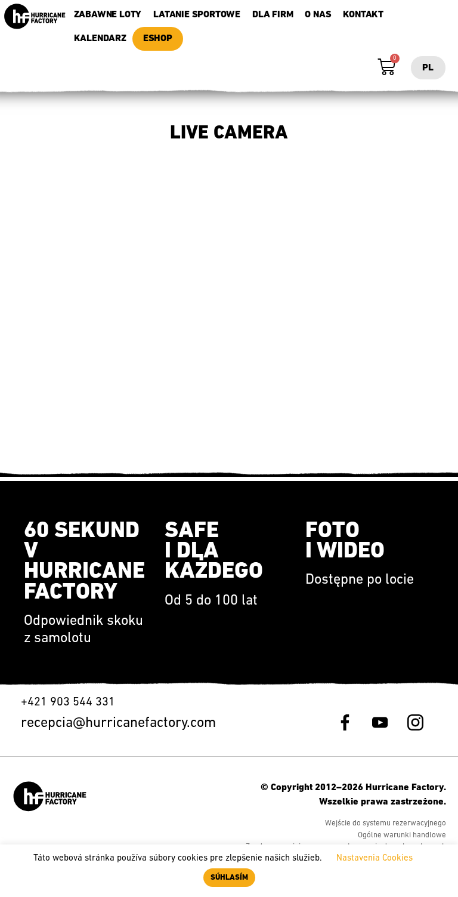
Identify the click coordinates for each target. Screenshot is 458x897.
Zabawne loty (108, 15)
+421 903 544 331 (69, 702)
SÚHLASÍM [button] (229, 877)
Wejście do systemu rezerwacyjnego (385, 823)
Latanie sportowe (196, 15)
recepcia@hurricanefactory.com (118, 723)
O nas (318, 15)
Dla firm (272, 15)
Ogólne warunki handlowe (402, 835)
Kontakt (363, 15)
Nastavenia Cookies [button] (374, 858)
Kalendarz (100, 39)
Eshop (157, 39)
